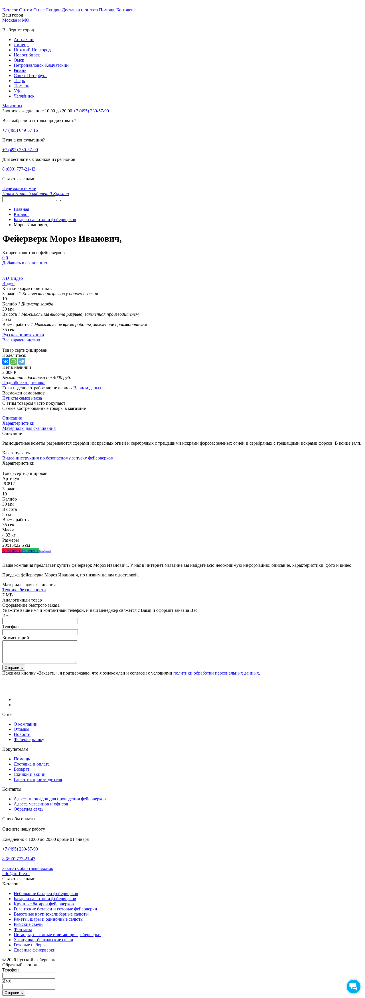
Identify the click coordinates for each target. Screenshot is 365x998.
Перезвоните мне (19, 188)
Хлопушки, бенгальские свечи (43, 939)
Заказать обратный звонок (27, 868)
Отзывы (21, 729)
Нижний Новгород (32, 49)
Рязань (20, 70)
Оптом (25, 9)
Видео (8, 283)
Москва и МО (15, 20)
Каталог (10, 9)
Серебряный (45, 551)
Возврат (21, 769)
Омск (19, 60)
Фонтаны (23, 929)
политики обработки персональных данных (216, 673)
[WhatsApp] (13, 361)
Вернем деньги (88, 387)
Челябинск (24, 96)
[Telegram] (21, 361)
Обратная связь (28, 809)
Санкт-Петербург (30, 75)
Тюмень (21, 85)
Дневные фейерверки (35, 950)
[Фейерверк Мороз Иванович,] (3, 273)
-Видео (12, 278)
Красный (11, 550)
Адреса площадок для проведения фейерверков (60, 798)
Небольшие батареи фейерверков (46, 893)
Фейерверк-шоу (29, 739)
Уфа (18, 90)
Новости (22, 734)
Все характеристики (22, 339)
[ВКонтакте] (5, 361)
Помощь (107, 9)
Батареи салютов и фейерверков (45, 898)
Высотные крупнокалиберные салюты (51, 914)
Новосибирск (27, 54)
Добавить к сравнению (24, 262)
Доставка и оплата (80, 9)
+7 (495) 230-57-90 (20, 149)
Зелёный (30, 550)
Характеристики (18, 423)
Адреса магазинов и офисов (41, 803)
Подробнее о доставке (23, 382)
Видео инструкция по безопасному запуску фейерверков (57, 458)
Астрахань (24, 39)
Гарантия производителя (38, 779)
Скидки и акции (30, 774)
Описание (12, 418)
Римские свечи (28, 924)
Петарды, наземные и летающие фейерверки (57, 934)
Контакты (125, 9)
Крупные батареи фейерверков (44, 903)
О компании (26, 724)
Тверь (19, 80)
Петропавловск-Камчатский (41, 65)
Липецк (21, 44)
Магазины (12, 105)
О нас (38, 9)
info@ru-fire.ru (16, 873)
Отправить (14, 667)
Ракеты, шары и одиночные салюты (49, 919)
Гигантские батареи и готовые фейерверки (55, 908)
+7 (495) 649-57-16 (20, 130)
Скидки (53, 9)
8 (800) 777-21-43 (18, 169)
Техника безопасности (24, 589)
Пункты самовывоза (22, 398)
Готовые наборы (30, 944)
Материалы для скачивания (29, 428)
